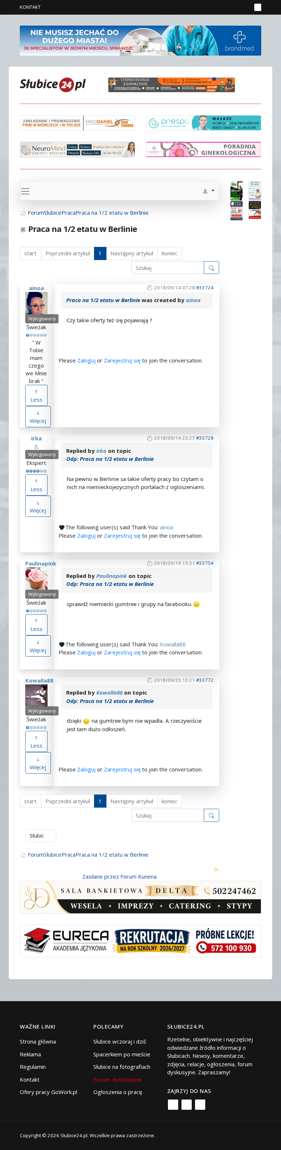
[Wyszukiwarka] (244, 7)
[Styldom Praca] (236, 189)
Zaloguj (86, 360)
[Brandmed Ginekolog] (203, 148)
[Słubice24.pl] (53, 84)
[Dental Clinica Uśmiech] (236, 210)
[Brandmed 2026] (140, 40)
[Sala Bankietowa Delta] (140, 896)
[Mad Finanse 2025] (77, 122)
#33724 (205, 287)
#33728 (205, 438)
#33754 (205, 563)
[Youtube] (200, 1105)
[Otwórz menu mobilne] (257, 7)
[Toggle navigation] (25, 190)
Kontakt (30, 7)
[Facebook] (173, 1105)
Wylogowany (42, 318)
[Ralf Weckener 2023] (254, 209)
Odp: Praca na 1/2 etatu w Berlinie (110, 458)
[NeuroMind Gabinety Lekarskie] (77, 149)
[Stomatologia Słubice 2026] (174, 84)
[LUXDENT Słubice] (254, 189)
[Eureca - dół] (140, 940)
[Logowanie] (223, 7)
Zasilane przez (100, 876)
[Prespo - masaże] (203, 122)
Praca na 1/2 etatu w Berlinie (103, 300)
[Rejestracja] (233, 7)
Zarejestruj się (122, 360)
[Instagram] (186, 1105)
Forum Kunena (138, 876)
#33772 (205, 680)
